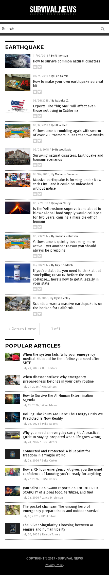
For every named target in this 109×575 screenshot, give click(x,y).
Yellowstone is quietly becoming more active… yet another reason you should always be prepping (64, 246)
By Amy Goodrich (62, 265)
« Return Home (22, 329)
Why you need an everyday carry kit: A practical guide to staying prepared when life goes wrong (62, 435)
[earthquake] (54, 15)
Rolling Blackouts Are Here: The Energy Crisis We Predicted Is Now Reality (63, 416)
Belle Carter (49, 460)
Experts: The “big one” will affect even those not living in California (64, 108)
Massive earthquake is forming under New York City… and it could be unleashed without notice (67, 184)
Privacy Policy (54, 565)
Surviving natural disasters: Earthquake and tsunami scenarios (68, 157)
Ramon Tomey (51, 534)
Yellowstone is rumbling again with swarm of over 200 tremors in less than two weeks (68, 133)
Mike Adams (49, 405)
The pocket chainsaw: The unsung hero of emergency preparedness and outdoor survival (61, 508)
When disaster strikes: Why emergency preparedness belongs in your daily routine (58, 379)
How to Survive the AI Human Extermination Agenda (58, 397)
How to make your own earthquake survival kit (68, 83)
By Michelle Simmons (64, 174)
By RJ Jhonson (59, 55)
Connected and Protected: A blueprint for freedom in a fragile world (56, 453)
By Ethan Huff (59, 125)
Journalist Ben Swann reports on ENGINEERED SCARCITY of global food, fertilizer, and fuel (60, 490)
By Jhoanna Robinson (64, 236)
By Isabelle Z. (60, 100)
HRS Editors (49, 368)
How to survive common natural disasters (66, 61)
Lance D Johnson (52, 497)
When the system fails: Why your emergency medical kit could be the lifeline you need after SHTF (61, 358)
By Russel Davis (61, 149)
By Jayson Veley (60, 203)
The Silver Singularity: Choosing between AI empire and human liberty (58, 527)
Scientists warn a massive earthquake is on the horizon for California (67, 306)
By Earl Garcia (59, 76)
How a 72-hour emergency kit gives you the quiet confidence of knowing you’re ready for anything (62, 471)
